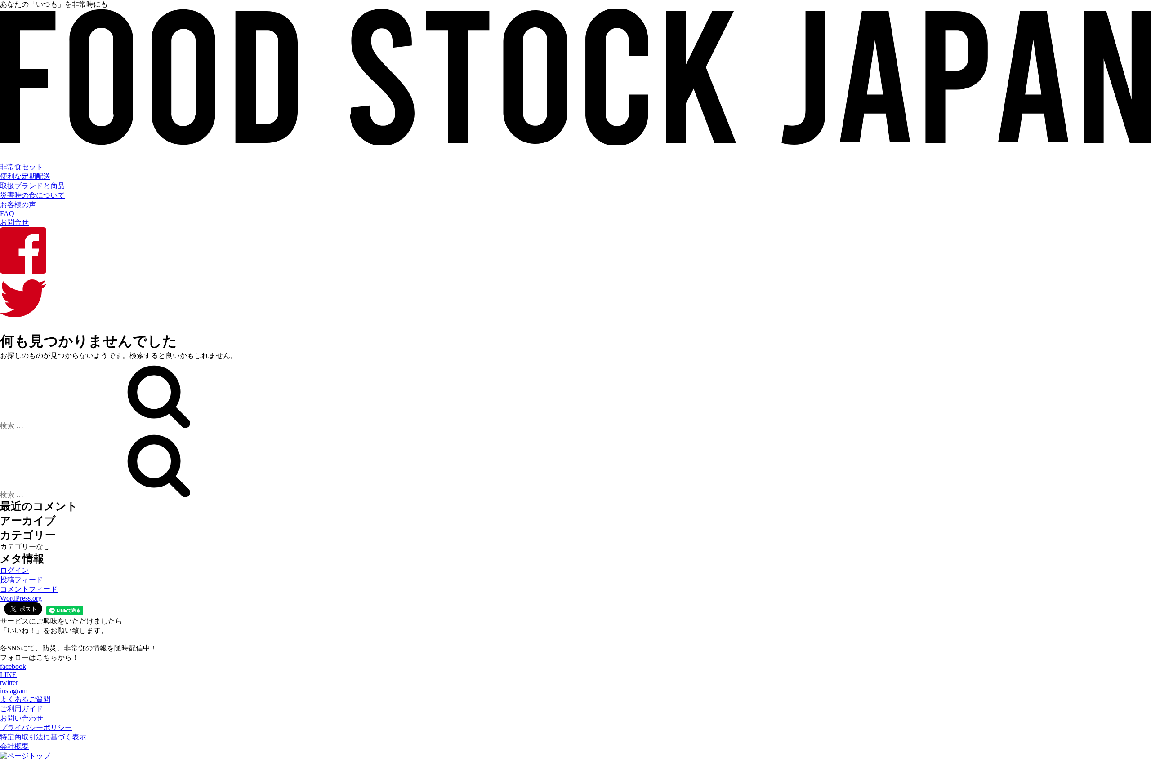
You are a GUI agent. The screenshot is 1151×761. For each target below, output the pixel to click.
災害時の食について (32, 195)
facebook (13, 666)
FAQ (7, 213)
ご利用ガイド (21, 708)
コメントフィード (29, 589)
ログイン (14, 570)
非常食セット (21, 167)
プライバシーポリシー (36, 727)
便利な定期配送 (25, 176)
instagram (13, 691)
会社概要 (14, 746)
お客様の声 (18, 204)
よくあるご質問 (25, 699)
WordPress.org (21, 598)
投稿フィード (21, 580)
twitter (9, 682)
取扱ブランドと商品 (32, 186)
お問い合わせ (21, 718)
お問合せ (14, 222)
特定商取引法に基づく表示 (43, 737)
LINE (8, 674)
